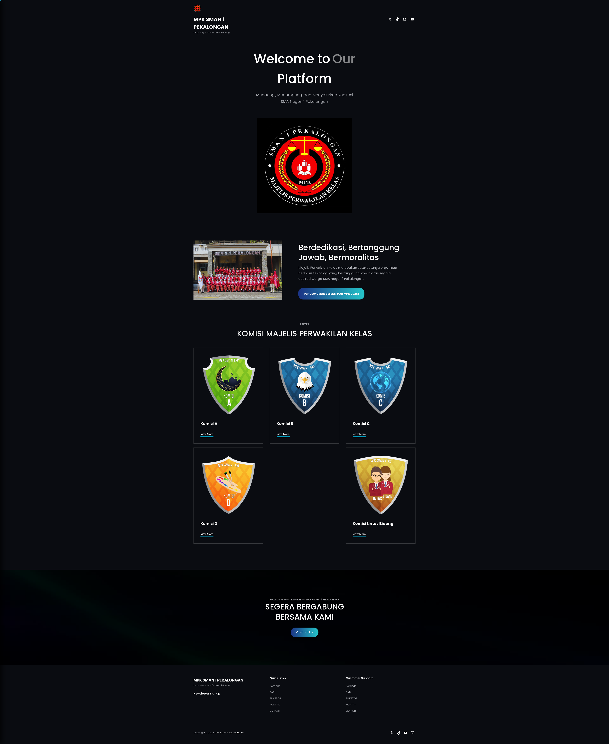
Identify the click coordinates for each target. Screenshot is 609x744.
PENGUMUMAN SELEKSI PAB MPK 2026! (331, 294)
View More (206, 434)
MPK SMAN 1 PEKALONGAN (218, 680)
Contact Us (304, 632)
